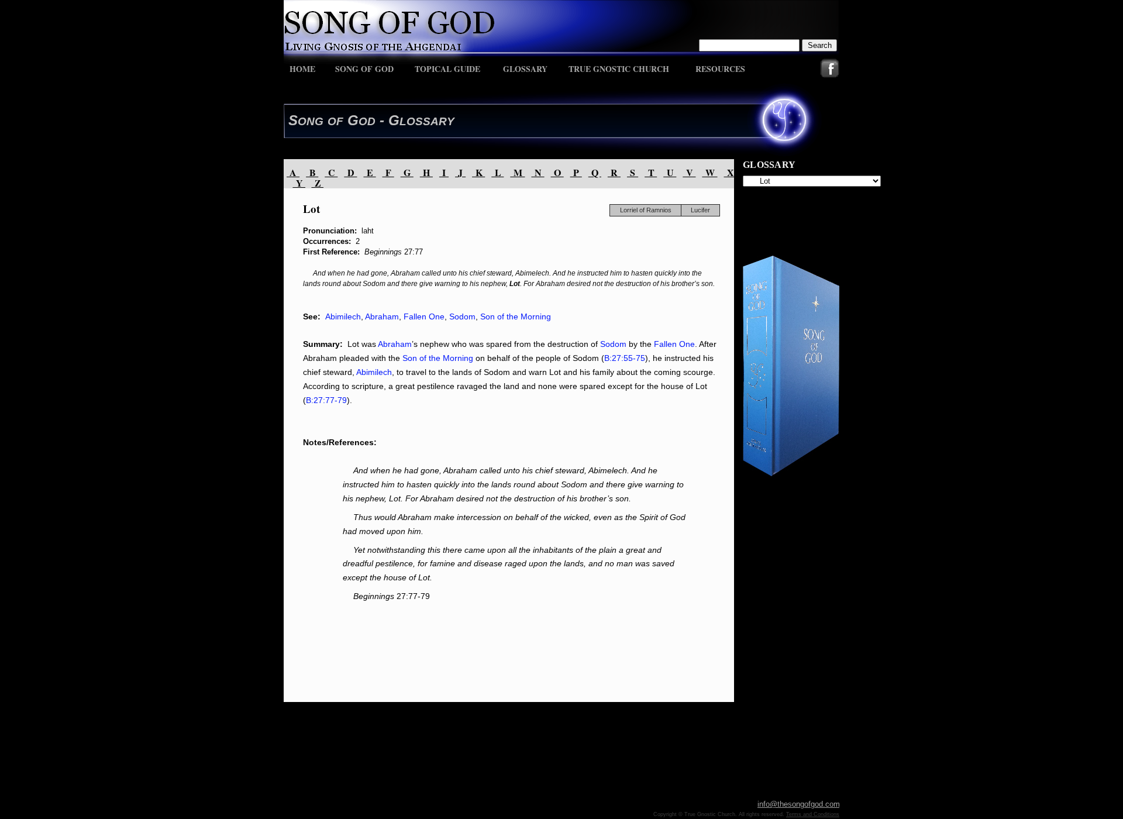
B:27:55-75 (624, 358)
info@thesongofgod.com (798, 804)
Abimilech (343, 316)
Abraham (382, 316)
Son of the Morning (515, 316)
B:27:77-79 (326, 400)
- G (387, 120)
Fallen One (424, 316)
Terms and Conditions (812, 814)
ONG (310, 121)
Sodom (462, 316)
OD (367, 121)
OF (335, 121)
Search (820, 45)
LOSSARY (426, 121)
